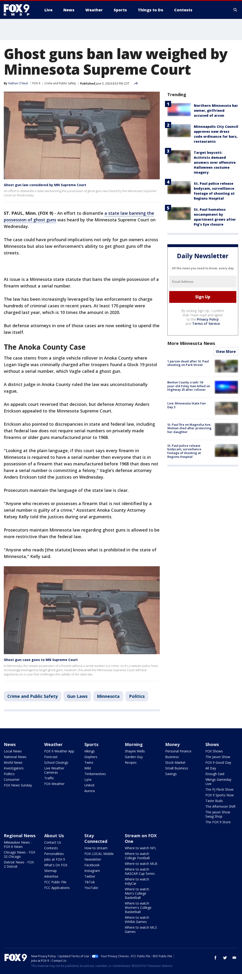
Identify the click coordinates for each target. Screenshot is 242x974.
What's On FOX (55, 865)
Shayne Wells (135, 751)
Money (172, 744)
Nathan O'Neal (18, 83)
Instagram (92, 870)
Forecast (51, 757)
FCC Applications (57, 887)
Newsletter (92, 859)
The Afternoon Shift (220, 806)
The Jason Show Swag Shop (217, 814)
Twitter (89, 876)
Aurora (89, 791)
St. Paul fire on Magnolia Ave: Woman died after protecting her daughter (189, 428)
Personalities (54, 853)
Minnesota (108, 696)
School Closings (56, 762)
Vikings (89, 751)
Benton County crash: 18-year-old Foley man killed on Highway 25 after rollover (188, 386)
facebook (215, 957)
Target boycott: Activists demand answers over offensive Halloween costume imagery (215, 162)
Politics (137, 696)
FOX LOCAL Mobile (99, 853)
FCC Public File (55, 882)
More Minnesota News (191, 343)
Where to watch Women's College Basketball (138, 907)
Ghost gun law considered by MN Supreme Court (45, 185)
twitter (225, 957)
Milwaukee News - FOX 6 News (18, 844)
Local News (13, 751)
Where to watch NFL (140, 848)
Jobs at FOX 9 (54, 859)
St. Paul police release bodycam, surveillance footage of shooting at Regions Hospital (184, 451)
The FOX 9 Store (218, 822)
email (234, 957)
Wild (87, 768)
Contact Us (52, 842)
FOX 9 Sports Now (219, 795)
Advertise (51, 876)
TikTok (89, 882)
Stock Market (175, 762)
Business (172, 757)
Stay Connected (95, 838)
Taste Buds (214, 800)
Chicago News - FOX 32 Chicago (19, 854)
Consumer (12, 779)
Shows (212, 744)
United (89, 785)
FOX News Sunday (18, 785)
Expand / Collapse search (235, 10)
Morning (134, 744)
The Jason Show (217, 757)
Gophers (90, 757)
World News (13, 762)
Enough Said (214, 774)
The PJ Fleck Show (219, 789)
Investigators (14, 768)
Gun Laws (77, 696)
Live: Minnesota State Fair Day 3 (186, 405)
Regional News (19, 835)
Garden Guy (134, 757)
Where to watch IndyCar (137, 881)
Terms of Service (206, 323)
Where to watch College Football (137, 855)
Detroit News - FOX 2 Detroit (19, 864)
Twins (88, 762)
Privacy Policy (208, 319)
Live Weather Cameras (54, 770)
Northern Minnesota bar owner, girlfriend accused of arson (216, 110)
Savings (171, 774)
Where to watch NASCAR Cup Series (140, 871)
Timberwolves (95, 774)
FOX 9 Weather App (59, 751)
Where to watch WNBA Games (137, 919)
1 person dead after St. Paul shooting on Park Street (188, 363)
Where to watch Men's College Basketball (137, 893)
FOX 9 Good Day (218, 762)
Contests (51, 848)
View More (226, 351)
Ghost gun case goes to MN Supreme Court (41, 659)
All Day (210, 768)
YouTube (91, 887)
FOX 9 (36, 83)
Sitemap (50, 870)
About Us (54, 835)
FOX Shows (214, 751)
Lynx (87, 779)
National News (15, 757)
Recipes (131, 762)
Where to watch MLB (141, 863)
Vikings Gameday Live (218, 781)
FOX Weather (54, 783)
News (10, 744)
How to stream (96, 848)
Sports (91, 744)
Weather (53, 744)
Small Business (176, 768)
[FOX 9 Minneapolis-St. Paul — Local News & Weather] (19, 10)
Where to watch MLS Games (141, 929)
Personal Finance (178, 751)
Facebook (91, 865)
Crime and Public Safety (60, 83)
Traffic (49, 778)
